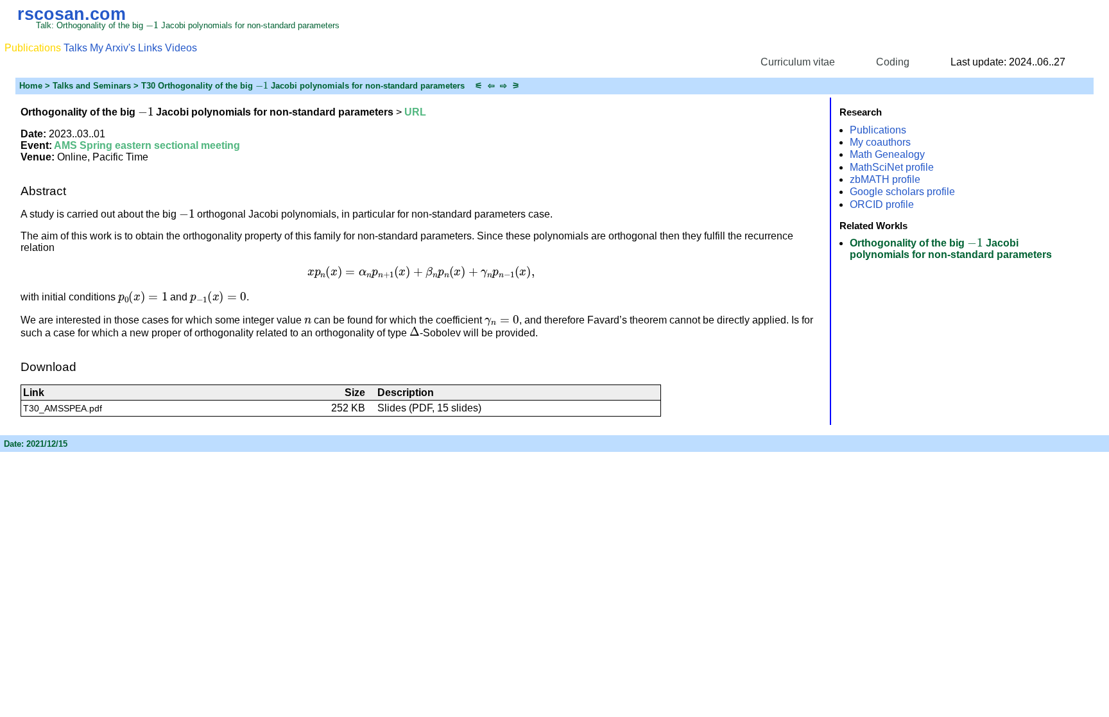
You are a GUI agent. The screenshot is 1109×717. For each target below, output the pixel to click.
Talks (75, 47)
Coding (892, 61)
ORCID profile (882, 204)
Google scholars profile (902, 191)
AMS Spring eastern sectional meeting (147, 145)
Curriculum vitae (798, 61)
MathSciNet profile (892, 167)
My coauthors (880, 142)
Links (150, 47)
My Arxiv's (112, 47)
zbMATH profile (885, 179)
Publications (878, 130)
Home (30, 86)
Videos (181, 47)
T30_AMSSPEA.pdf (62, 408)
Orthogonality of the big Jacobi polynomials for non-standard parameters (951, 249)
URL (415, 112)
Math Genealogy (887, 154)
